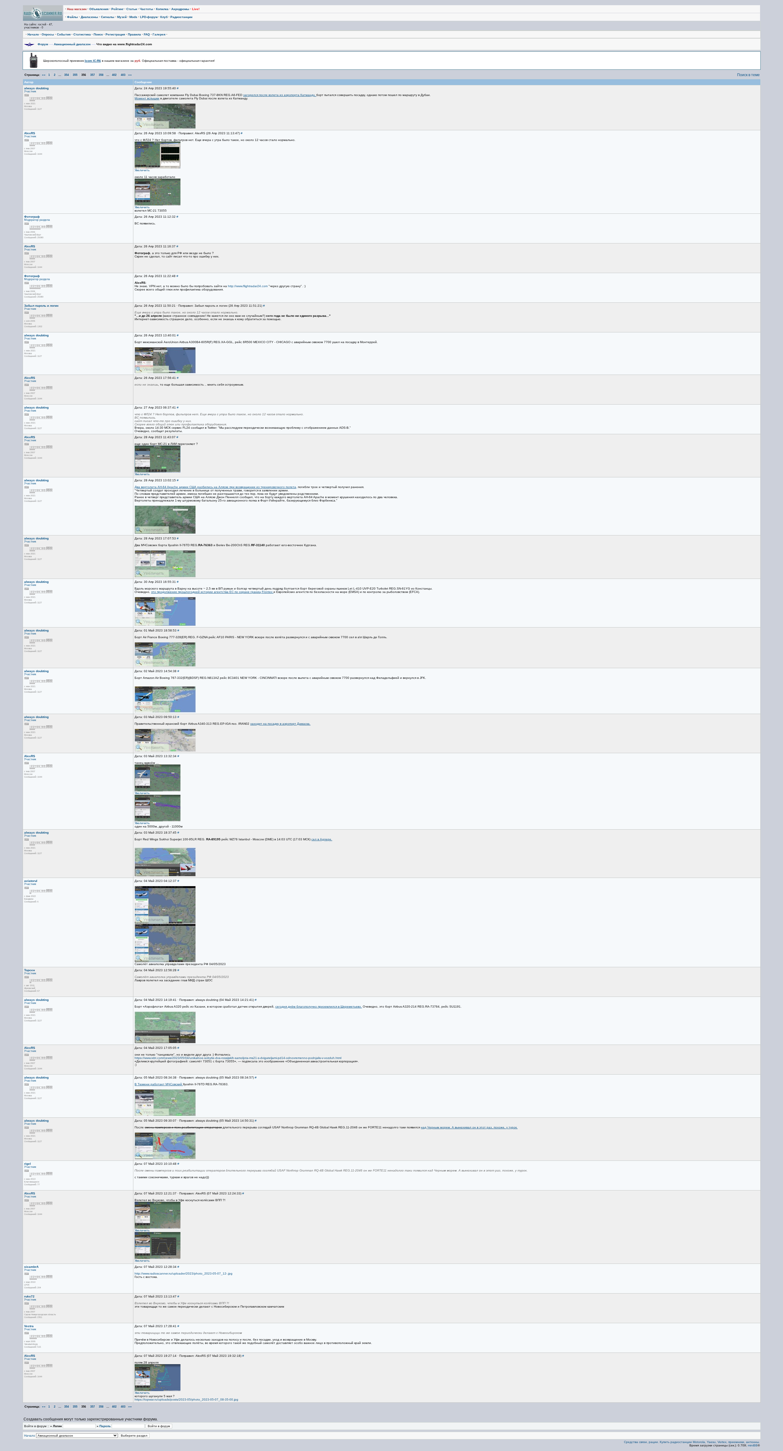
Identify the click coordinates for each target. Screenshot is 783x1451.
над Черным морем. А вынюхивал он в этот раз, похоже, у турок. (469, 1127)
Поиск (98, 34)
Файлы (72, 17)
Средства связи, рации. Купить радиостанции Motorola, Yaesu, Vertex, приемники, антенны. (692, 1442)
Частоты (146, 9)
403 (123, 74)
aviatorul (30, 881)
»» (130, 74)
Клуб (164, 17)
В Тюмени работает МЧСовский (159, 1084)
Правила (134, 34)
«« (44, 74)
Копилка (162, 9)
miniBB (753, 1445)
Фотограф (32, 216)
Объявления (99, 9)
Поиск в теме (748, 75)
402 (114, 74)
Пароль (105, 1426)
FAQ (147, 34)
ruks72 (29, 1296)
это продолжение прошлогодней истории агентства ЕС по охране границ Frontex (212, 592)
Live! (195, 9)
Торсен (29, 970)
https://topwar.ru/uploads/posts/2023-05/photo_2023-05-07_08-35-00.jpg (186, 1399)
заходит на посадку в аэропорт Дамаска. (280, 723)
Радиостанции (181, 17)
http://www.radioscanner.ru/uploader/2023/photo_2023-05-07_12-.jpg (183, 1273)
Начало (33, 34)
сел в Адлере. (321, 839)
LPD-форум (149, 17)
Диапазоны (89, 17)
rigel (27, 1163)
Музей (122, 17)
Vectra (29, 1326)
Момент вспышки (147, 98)
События (64, 34)
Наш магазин (77, 9)
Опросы (48, 34)
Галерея (159, 34)
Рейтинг (117, 9)
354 (66, 74)
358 (101, 74)
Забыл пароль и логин (41, 305)
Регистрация (115, 34)
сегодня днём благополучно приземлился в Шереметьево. (318, 1006)
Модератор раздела (37, 219)
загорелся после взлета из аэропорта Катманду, (279, 95)
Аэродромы (180, 9)
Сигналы (107, 17)
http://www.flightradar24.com (248, 286)
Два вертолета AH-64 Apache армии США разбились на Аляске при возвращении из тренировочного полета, (216, 487)
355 (75, 74)
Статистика (82, 34)
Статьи (131, 9)
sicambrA (31, 1266)
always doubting (36, 88)
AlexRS (29, 133)
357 (92, 74)
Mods (133, 17)
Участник (30, 91)
